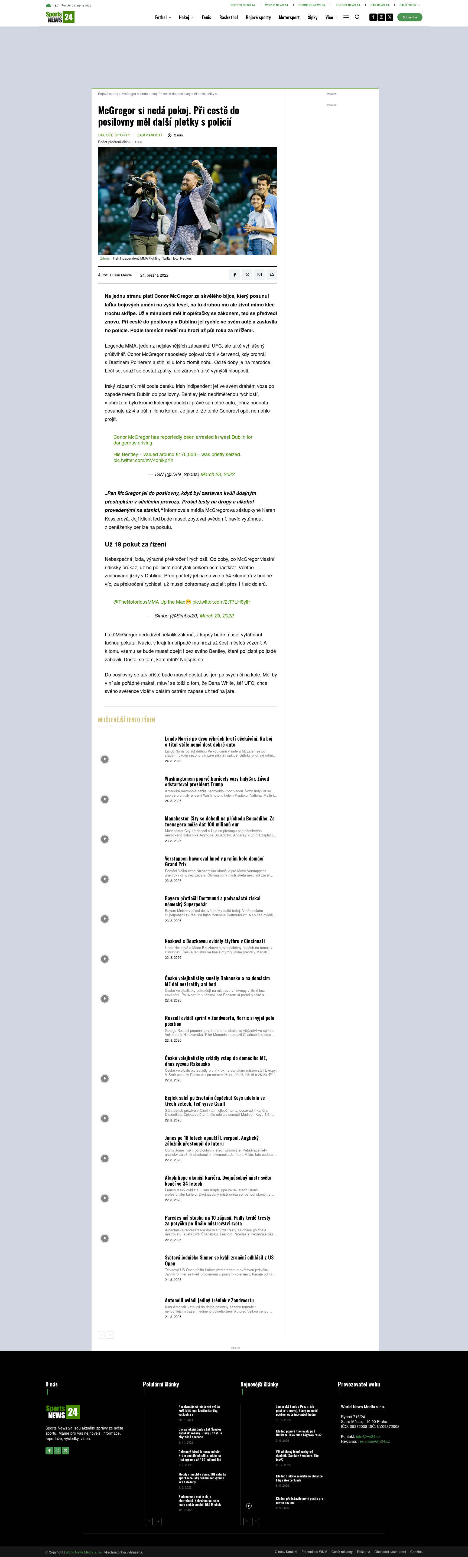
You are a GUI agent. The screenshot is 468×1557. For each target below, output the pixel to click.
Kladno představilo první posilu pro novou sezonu (299, 1500)
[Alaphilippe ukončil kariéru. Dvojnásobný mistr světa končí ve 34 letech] (129, 1188)
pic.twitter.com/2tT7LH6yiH (222, 601)
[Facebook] (373, 17)
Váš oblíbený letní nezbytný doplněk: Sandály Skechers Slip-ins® (298, 1455)
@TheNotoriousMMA (136, 601)
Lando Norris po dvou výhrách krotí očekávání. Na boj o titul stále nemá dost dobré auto (218, 741)
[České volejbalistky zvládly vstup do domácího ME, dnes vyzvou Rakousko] (129, 1068)
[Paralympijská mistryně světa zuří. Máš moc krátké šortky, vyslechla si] (160, 1412)
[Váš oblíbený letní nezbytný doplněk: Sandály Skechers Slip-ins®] (257, 1457)
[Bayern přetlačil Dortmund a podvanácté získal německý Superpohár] (129, 908)
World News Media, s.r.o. (84, 1552)
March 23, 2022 (218, 474)
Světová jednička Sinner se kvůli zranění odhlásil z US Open (219, 1260)
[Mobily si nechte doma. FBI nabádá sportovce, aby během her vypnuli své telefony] (160, 1480)
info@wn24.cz (368, 1436)
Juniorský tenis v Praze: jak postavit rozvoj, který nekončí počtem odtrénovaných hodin (296, 1410)
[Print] (271, 274)
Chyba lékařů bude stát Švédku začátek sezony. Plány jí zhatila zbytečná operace (200, 1433)
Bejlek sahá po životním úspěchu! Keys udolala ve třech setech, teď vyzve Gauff (215, 1100)
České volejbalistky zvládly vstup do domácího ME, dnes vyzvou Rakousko (216, 1060)
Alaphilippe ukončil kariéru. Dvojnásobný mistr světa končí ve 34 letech (218, 1180)
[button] (357, 16)
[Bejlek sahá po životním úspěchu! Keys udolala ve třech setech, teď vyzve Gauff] (129, 1108)
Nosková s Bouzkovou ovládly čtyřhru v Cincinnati (215, 940)
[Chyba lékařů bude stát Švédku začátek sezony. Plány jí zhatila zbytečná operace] (160, 1435)
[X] (389, 17)
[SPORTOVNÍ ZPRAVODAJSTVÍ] (55, 17)
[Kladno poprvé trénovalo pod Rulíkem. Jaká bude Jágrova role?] (257, 1435)
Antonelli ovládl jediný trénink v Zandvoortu (209, 1300)
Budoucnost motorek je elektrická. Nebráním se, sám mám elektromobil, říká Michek (199, 1500)
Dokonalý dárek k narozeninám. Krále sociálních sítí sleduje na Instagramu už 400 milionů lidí (199, 1455)
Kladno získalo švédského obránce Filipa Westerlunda (299, 1478)
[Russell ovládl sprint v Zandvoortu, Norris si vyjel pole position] (129, 1028)
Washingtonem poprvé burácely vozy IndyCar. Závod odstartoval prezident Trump (217, 781)
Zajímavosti (149, 135)
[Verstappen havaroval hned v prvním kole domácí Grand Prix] (129, 868)
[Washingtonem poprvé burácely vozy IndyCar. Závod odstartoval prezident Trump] (129, 788)
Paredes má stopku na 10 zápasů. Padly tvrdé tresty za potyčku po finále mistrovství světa (217, 1220)
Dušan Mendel (121, 275)
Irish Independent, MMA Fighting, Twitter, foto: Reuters (152, 258)
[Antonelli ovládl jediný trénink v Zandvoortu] (129, 1307)
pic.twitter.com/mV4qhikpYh (143, 459)
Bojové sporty (108, 93)
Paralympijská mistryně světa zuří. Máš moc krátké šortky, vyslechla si (199, 1410)
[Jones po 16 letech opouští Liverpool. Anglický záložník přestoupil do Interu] (129, 1148)
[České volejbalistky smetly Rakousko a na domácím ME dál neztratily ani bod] (129, 988)
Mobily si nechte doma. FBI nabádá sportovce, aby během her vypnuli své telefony (202, 1478)
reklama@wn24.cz (374, 1441)
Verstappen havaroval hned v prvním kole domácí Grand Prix (214, 861)
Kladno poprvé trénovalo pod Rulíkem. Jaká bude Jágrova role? (298, 1433)
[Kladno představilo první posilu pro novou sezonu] (257, 1502)
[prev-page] (101, 1335)
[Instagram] (381, 17)
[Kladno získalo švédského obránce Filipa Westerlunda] (257, 1480)
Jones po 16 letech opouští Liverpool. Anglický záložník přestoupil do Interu (212, 1140)
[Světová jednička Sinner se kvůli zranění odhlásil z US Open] (129, 1268)
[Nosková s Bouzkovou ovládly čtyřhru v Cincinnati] (129, 948)
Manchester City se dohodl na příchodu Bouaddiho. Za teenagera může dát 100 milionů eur (220, 821)
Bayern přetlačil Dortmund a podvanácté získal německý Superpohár (213, 901)
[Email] (259, 274)
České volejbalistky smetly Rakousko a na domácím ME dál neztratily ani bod (217, 980)
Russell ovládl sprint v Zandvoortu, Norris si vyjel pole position (219, 1020)
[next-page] (110, 1335)
